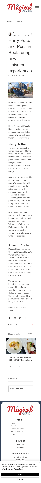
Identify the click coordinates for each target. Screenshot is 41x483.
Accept (19, 474)
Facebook (20, 445)
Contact (13, 434)
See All (30, 334)
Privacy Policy (20, 460)
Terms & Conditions (20, 457)
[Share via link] (25, 318)
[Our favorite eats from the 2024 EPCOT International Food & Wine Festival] (21, 346)
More (18, 22)
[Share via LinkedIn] (20, 318)
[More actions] (31, 34)
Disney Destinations (17, 429)
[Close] (38, 464)
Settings (20, 479)
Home (13, 423)
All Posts (9, 22)
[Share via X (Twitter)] (15, 318)
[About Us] (26, 426)
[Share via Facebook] (9, 318)
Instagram (20, 447)
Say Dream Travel (17, 431)
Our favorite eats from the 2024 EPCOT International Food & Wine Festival (20, 359)
